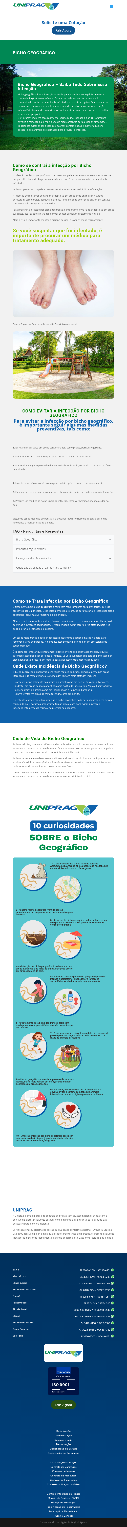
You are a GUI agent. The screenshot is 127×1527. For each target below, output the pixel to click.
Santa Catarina (21, 1329)
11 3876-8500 (88, 1336)
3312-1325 (105, 1303)
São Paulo (18, 1336)
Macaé (16, 1316)
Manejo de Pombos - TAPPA (63, 1498)
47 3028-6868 (86, 1330)
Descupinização (63, 1440)
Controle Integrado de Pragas (63, 1494)
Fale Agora (63, 30)
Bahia (16, 1269)
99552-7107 (104, 1283)
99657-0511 (104, 1297)
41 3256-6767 (87, 1297)
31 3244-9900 (86, 1283)
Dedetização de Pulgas (63, 1462)
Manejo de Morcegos (63, 1502)
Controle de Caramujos (63, 1467)
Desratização (63, 1444)
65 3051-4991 (87, 1277)
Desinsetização (63, 1435)
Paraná (16, 1296)
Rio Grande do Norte (24, 1289)
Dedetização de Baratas (63, 1449)
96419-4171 (104, 1336)
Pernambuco (20, 1302)
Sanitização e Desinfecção (63, 1511)
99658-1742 (104, 1330)
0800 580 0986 (82, 1310)
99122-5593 (104, 1290)
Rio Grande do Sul (23, 1322)
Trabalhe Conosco (63, 1516)
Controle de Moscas (63, 1471)
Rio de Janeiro (21, 1309)
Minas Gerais (20, 1283)
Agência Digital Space (74, 1522)
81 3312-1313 (90, 1303)
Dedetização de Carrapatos (63, 1453)
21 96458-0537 (102, 1310)
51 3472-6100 (88, 1323)
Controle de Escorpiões (63, 1480)
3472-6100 (105, 1323)
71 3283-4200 (87, 1270)
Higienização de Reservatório (63, 1507)
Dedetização (63, 1431)
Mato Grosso (20, 1276)
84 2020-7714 (87, 1290)
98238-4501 (104, 1270)
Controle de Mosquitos (63, 1475)
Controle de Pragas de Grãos (63, 1484)
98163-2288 (104, 1277)
